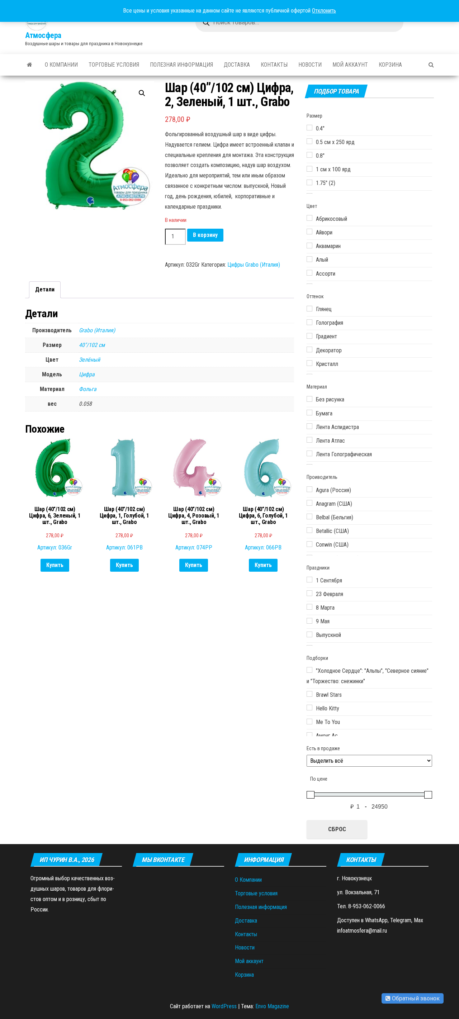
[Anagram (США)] (309, 503)
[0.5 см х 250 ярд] (309, 141)
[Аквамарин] (309, 245)
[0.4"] (309, 127)
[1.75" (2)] (309, 182)
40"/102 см (92, 345)
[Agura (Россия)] (309, 489)
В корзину (205, 235)
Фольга (87, 389)
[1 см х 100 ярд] (309, 169)
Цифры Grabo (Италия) (253, 264)
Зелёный (89, 359)
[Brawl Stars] (309, 694)
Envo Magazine (272, 1006)
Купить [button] (54, 565)
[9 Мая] (309, 621)
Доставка (237, 64)
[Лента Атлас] (309, 440)
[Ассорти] (309, 273)
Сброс (337, 829)
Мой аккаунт (350, 64)
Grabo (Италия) (97, 330)
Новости (310, 64)
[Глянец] (309, 308)
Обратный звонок (415, 998)
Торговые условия (114, 64)
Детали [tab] (45, 289)
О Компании (61, 64)
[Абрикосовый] (309, 218)
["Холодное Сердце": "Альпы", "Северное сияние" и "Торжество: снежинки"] (309, 670)
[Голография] (309, 322)
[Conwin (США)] (309, 544)
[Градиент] (309, 336)
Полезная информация (181, 64)
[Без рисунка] (309, 399)
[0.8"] (309, 155)
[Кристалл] (309, 363)
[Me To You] (309, 721)
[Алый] (309, 259)
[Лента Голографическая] (309, 453)
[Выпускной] (309, 634)
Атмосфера (43, 35)
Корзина (390, 64)
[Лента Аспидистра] (309, 426)
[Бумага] (309, 412)
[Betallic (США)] (309, 530)
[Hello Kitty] (309, 707)
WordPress (224, 1006)
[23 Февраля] (309, 593)
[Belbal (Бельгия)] (309, 516)
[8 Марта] (309, 607)
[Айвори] (309, 231)
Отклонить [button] (324, 10)
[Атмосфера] (29, 65)
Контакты (274, 64)
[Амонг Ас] (309, 735)
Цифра (87, 374)
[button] (142, 93)
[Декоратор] (309, 349)
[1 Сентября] (309, 579)
